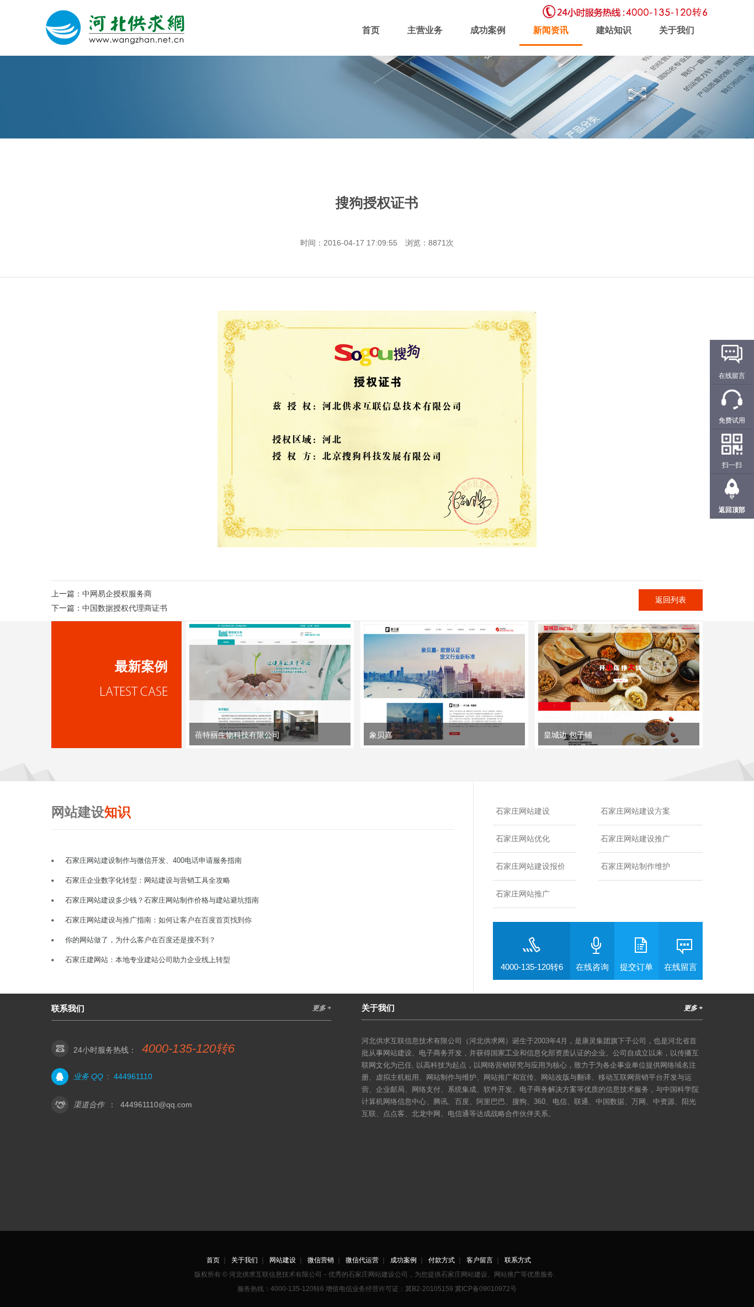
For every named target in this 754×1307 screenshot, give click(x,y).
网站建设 (282, 1260)
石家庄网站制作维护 (635, 866)
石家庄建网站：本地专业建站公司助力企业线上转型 (147, 960)
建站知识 (613, 30)
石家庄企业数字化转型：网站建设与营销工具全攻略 (147, 880)
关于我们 (676, 30)
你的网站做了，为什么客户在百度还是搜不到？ (140, 940)
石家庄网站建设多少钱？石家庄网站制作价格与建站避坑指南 (162, 900)
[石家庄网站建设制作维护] (117, 28)
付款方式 (441, 1260)
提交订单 (636, 967)
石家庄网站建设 (523, 811)
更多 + (321, 1008)
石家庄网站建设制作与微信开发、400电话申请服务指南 (153, 860)
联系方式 (518, 1260)
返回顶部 (732, 510)
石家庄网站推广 (523, 893)
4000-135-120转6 (532, 967)
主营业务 (425, 30)
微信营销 (320, 1260)
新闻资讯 (551, 30)
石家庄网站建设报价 (530, 866)
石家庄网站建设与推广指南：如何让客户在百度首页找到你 (158, 920)
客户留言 (479, 1260)
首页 (371, 30)
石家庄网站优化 (523, 838)
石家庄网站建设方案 (635, 811)
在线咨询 (592, 967)
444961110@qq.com (156, 1104)
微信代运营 (362, 1260)
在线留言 (680, 967)
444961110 (133, 1076)
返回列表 (670, 599)
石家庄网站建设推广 (635, 838)
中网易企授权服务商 (117, 593)
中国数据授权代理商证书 (124, 608)
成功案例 (488, 30)
